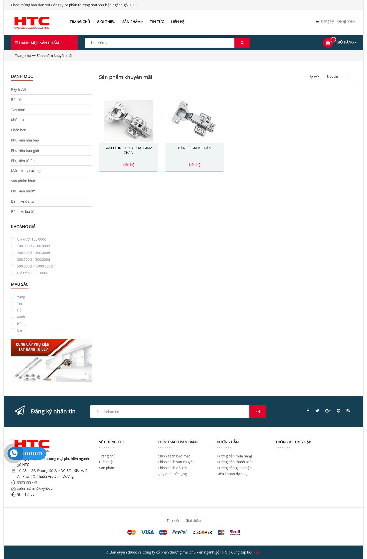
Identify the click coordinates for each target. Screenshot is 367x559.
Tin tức (157, 21)
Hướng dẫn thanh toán (235, 461)
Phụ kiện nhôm (23, 191)
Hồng (20, 323)
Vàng (20, 296)
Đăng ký (327, 21)
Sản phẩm (132, 21)
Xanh (20, 316)
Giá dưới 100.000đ (31, 239)
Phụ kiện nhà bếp (25, 140)
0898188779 (27, 482)
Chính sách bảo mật (174, 456)
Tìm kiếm (174, 520)
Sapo (257, 552)
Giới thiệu (106, 21)
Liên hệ (177, 21)
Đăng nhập (346, 21)
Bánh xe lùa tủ (22, 211)
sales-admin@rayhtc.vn (35, 488)
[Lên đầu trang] (356, 548)
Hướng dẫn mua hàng (234, 456)
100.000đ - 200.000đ (33, 246)
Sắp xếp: (314, 77)
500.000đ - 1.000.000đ (34, 266)
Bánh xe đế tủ (22, 201)
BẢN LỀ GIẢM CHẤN (194, 147)
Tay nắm (18, 109)
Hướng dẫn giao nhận (234, 467)
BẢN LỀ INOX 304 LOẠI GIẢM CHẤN (128, 150)
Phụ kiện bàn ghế (25, 150)
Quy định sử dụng (172, 473)
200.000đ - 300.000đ (33, 252)
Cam (20, 330)
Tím (19, 303)
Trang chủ (80, 21)
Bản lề (16, 99)
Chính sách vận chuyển (176, 461)
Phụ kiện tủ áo (23, 160)
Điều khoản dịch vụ (232, 473)
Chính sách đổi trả (172, 467)
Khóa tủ (17, 119)
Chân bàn (18, 130)
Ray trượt (18, 89)
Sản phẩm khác (23, 180)
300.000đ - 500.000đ (33, 259)
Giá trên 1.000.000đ (32, 273)
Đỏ (18, 310)
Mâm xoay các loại (26, 170)
